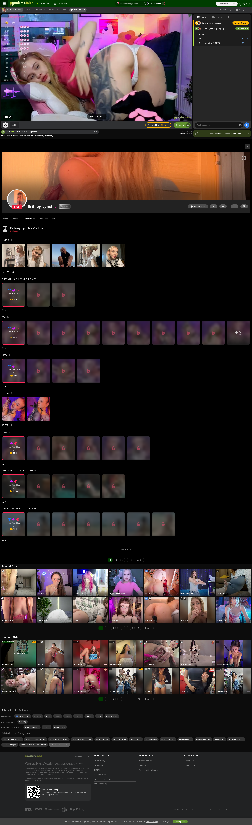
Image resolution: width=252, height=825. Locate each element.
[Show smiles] (240, 125)
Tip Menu (241, 29)
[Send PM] (244, 206)
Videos (40, 10)
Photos (53, 10)
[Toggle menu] (4, 3)
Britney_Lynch (9, 710)
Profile (29, 10)
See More (125, 549)
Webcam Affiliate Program (149, 770)
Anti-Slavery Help (100, 784)
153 (6, 425)
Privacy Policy (99, 761)
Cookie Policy (152, 822)
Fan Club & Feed (47, 218)
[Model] (247, 146)
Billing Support (189, 765)
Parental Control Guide (102, 779)
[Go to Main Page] (21, 3)
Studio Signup (144, 765)
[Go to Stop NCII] (77, 809)
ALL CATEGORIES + (59, 745)
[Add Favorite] (5, 125)
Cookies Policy (100, 775)
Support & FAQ (189, 761)
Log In (244, 4)
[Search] (145, 3)
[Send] (246, 125)
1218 (7, 271)
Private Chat (240, 23)
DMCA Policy (99, 770)
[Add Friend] (234, 206)
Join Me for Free (97, 116)
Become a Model (145, 761)
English (80, 756)
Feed (64, 10)
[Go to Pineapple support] (64, 809)
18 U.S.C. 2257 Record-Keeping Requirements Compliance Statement (200, 810)
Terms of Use (99, 765)
